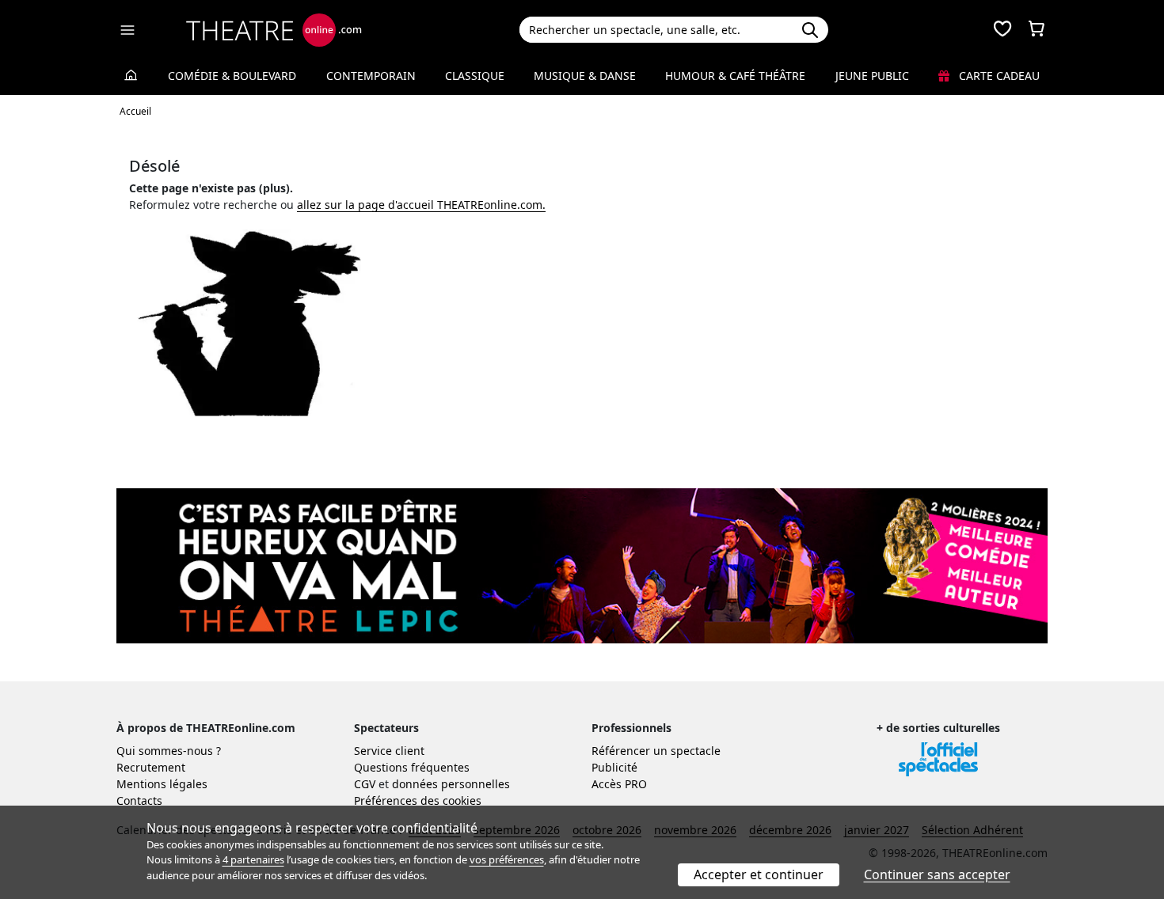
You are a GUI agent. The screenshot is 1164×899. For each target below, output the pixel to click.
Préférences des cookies (417, 800)
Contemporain (371, 75)
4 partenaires (253, 859)
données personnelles (451, 783)
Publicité (614, 767)
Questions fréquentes (412, 767)
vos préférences (507, 859)
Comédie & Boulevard (232, 75)
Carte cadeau (998, 75)
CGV (364, 783)
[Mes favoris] (1002, 30)
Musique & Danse (585, 75)
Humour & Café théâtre (735, 75)
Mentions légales (161, 783)
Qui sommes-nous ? (168, 750)
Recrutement (150, 767)
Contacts (139, 800)
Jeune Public (872, 75)
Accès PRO (619, 783)
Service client (389, 750)
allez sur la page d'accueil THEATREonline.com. (421, 204)
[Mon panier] (1036, 30)
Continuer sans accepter (937, 874)
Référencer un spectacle (656, 750)
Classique (474, 75)
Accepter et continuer (759, 874)
